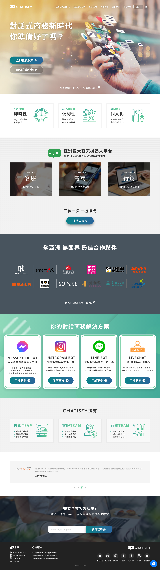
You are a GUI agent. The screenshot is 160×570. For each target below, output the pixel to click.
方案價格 (104, 6)
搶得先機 (78, 221)
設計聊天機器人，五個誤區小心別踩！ (46, 555)
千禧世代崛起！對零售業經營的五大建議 (46, 552)
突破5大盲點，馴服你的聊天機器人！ (46, 558)
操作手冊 (116, 6)
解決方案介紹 (25, 70)
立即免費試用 (25, 60)
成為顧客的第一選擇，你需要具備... (79, 87)
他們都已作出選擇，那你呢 (79, 303)
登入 (138, 6)
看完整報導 (40, 476)
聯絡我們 (127, 6)
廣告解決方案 (79, 6)
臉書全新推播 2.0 (63, 6)
